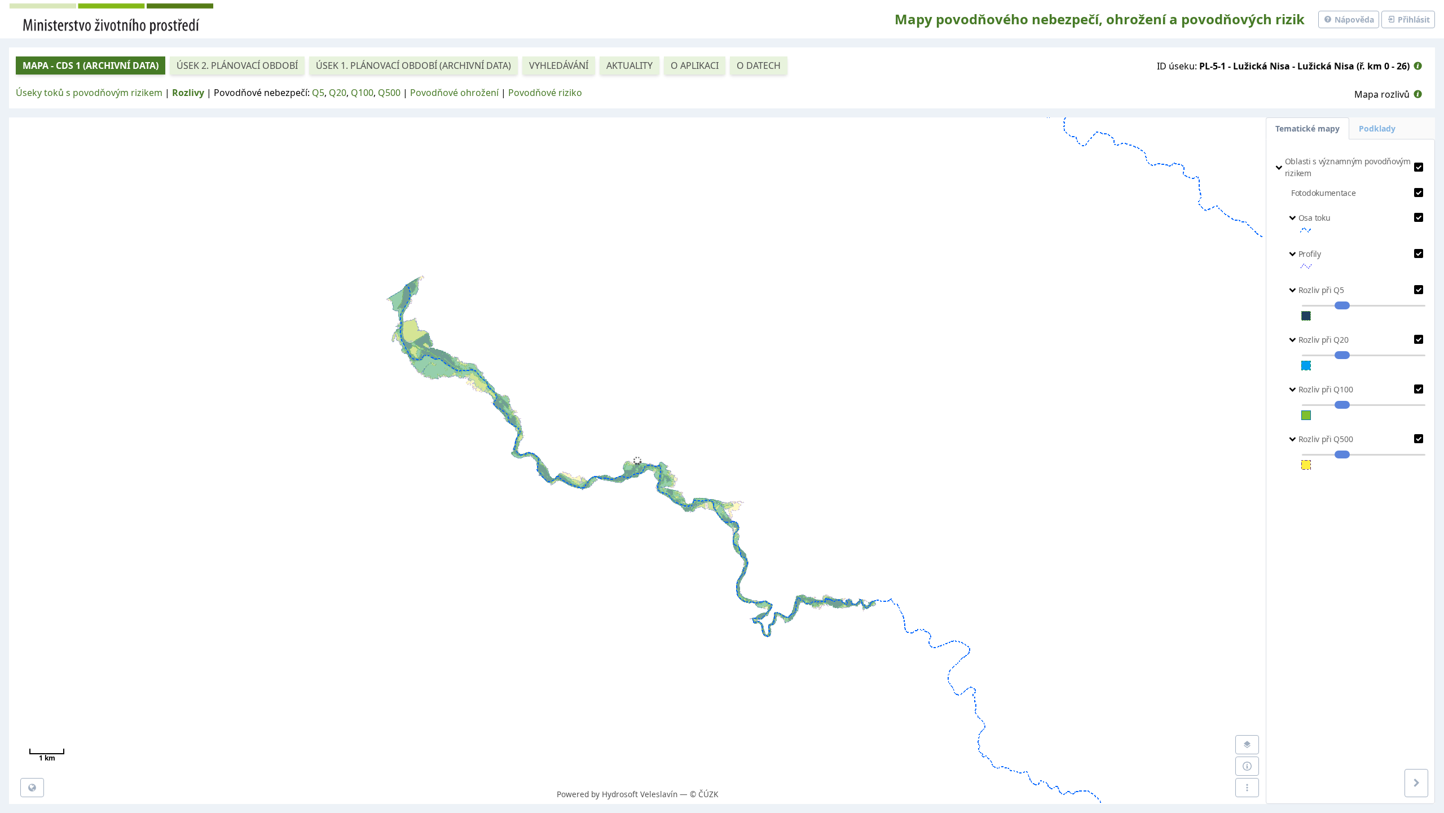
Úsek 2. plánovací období (237, 65)
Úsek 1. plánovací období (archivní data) (413, 65)
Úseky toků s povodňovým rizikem (89, 92)
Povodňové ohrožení (454, 92)
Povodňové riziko (545, 92)
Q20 (337, 92)
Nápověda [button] (1353, 19)
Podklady (1377, 128)
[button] (1418, 66)
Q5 (318, 92)
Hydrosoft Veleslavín (639, 794)
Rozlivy (188, 92)
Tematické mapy (1307, 128)
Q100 (362, 92)
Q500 (389, 92)
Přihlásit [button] (1412, 19)
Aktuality (629, 65)
